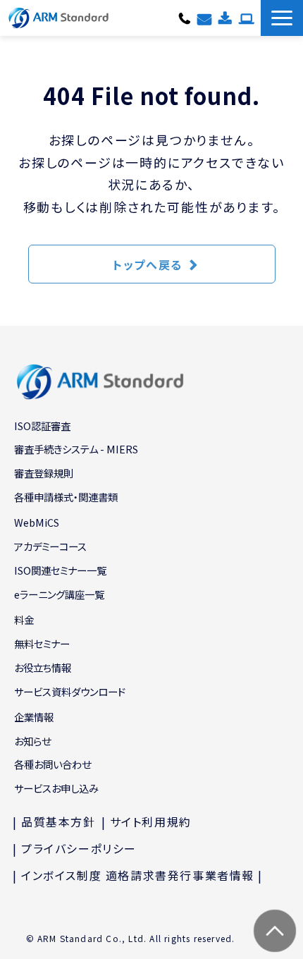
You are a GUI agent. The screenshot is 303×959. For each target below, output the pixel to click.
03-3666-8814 (184, 18)
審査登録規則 (43, 472)
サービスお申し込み (246, 18)
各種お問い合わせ (204, 18)
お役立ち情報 (42, 667)
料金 (24, 619)
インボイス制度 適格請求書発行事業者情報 (137, 875)
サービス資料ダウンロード (69, 691)
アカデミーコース (50, 546)
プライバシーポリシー (79, 848)
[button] (282, 18)
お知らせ (32, 740)
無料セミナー (42, 643)
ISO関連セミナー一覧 (60, 570)
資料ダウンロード (225, 18)
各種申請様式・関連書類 (66, 496)
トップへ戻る (148, 264)
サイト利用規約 (151, 821)
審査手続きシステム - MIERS (76, 448)
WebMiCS (36, 522)
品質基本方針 (58, 821)
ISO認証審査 (42, 425)
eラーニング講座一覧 (59, 594)
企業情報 (34, 716)
